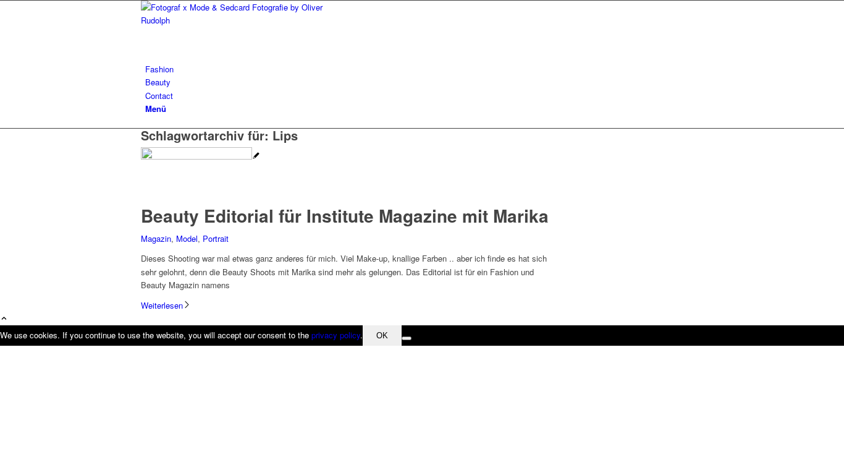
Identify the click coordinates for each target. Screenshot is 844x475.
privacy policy (335, 335)
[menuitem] (424, 68)
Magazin (156, 238)
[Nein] (406, 338)
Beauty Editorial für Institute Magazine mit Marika (345, 215)
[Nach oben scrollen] (4, 319)
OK (382, 335)
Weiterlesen (162, 305)
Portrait (216, 238)
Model (187, 238)
